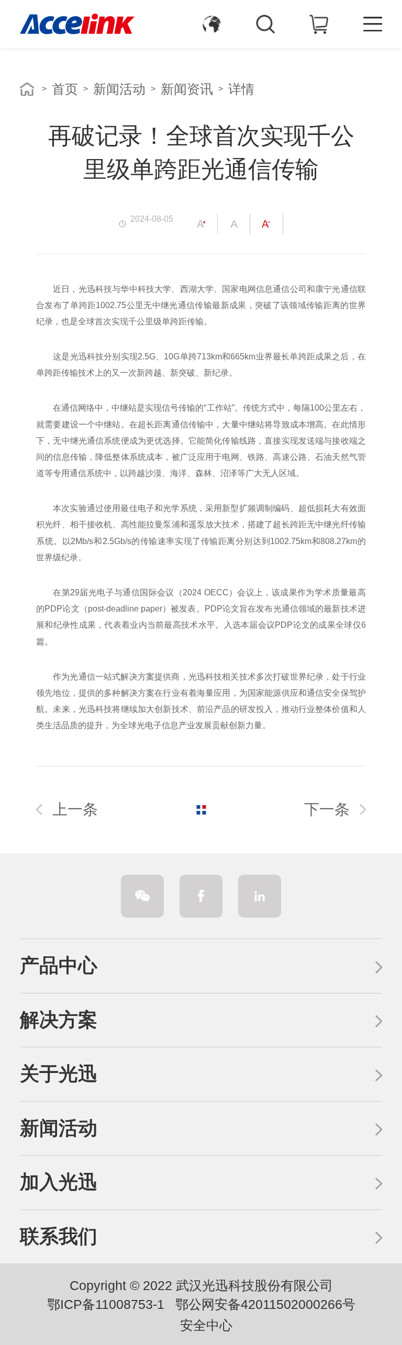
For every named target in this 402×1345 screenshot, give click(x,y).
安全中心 (206, 1325)
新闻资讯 (187, 89)
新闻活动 (119, 89)
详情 (241, 89)
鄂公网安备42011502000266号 (265, 1304)
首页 (65, 89)
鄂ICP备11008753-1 (105, 1304)
